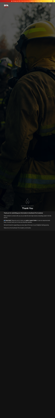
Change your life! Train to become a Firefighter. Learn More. (26, 1)
